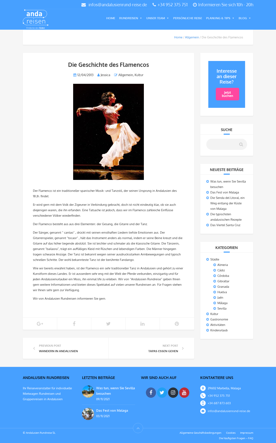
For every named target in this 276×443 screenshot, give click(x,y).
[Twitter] (162, 392)
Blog (243, 18)
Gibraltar (223, 281)
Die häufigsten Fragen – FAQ (236, 438)
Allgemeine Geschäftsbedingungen (200, 432)
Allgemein (192, 37)
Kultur (139, 75)
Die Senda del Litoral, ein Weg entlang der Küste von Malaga (227, 203)
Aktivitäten (217, 325)
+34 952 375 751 (173, 4)
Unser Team (155, 18)
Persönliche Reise (187, 18)
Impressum (246, 432)
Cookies (231, 432)
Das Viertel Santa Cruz (225, 225)
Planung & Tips (218, 18)
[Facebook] (151, 392)
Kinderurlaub (219, 330)
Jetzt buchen (227, 94)
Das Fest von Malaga (224, 192)
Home (110, 18)
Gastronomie (219, 319)
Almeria (222, 265)
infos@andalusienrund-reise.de (117, 4)
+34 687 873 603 (219, 403)
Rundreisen (128, 18)
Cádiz (221, 270)
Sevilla (221, 308)
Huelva (222, 292)
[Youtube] (184, 392)
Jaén (220, 297)
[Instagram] (173, 392)
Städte (214, 259)
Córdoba (223, 276)
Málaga (222, 303)
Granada (223, 287)
